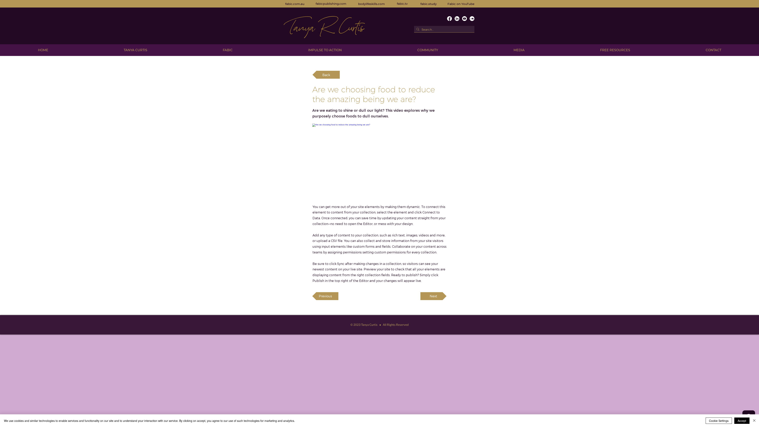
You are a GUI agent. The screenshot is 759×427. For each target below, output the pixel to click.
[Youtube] (464, 18)
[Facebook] (449, 18)
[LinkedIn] (457, 18)
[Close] (754, 421)
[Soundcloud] (472, 18)
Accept (742, 421)
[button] (135, 50)
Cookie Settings (719, 421)
